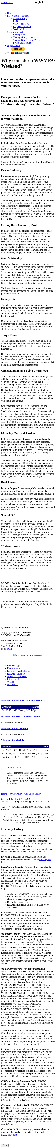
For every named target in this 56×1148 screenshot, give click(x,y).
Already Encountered (17, 676)
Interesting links (14, 679)
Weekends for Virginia (12, 740)
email (9, 648)
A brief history (20, 18)
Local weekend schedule (18, 671)
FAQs (16, 21)
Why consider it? (21, 24)
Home (10, 13)
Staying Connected (16, 32)
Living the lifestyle (22, 42)
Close (4, 1145)
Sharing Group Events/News (26, 40)
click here (12, 1134)
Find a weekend (14, 668)
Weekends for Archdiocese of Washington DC (24, 700)
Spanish (50, 2)
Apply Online (13, 45)
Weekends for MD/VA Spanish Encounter (22, 716)
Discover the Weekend (18, 15)
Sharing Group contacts (24, 37)
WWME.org (13, 684)
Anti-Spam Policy (32, 794)
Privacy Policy (15, 794)
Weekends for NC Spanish (14, 728)
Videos (10, 682)
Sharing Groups (20, 34)
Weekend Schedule (22, 29)
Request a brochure (22, 26)
